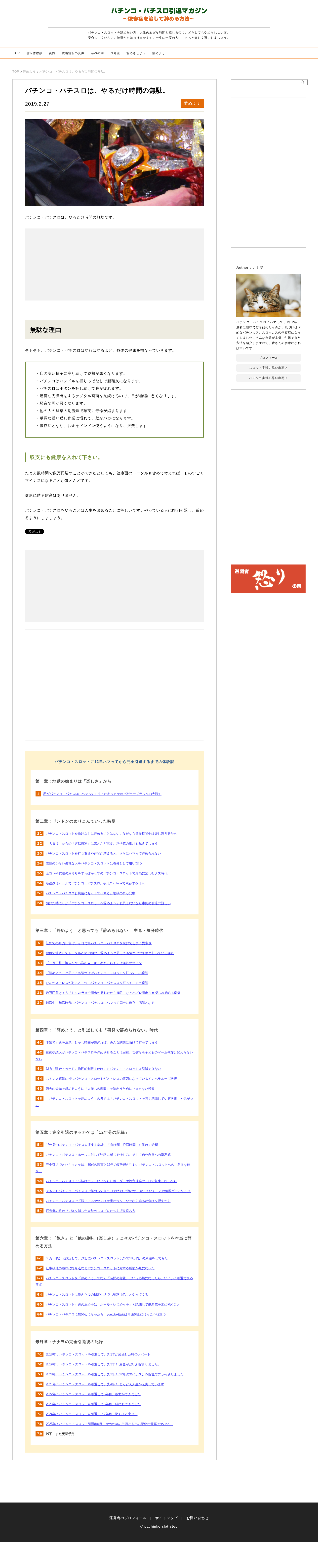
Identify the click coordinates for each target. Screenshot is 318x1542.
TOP (16, 53)
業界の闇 (97, 53)
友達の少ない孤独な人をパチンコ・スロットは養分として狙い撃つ (94, 863)
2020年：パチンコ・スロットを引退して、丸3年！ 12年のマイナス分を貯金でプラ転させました (115, 1374)
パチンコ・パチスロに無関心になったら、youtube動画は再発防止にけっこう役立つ (106, 1314)
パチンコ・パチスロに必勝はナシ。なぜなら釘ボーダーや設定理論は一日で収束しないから (111, 1181)
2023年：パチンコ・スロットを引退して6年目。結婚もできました (93, 1404)
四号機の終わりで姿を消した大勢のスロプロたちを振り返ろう (90, 1211)
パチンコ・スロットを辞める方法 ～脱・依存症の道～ (159, 15)
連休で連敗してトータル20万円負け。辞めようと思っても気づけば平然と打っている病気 (110, 953)
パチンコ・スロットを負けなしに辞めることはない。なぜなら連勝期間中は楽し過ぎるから (111, 833)
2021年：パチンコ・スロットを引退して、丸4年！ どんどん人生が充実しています (105, 1384)
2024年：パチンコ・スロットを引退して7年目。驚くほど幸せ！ (92, 1414)
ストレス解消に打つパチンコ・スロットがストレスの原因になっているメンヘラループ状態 (111, 1079)
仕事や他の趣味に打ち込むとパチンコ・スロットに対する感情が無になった (100, 1268)
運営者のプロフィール (128, 1518)
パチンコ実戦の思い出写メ (268, 378)
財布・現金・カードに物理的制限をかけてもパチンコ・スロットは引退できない (103, 1069)
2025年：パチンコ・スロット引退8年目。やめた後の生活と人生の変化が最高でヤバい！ (109, 1424)
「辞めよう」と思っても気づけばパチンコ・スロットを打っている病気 (97, 973)
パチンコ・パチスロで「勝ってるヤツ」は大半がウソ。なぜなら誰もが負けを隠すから (108, 1201)
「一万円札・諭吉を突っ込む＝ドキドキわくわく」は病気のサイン (94, 963)
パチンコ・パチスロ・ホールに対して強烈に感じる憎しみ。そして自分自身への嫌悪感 (108, 1155)
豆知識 (115, 53)
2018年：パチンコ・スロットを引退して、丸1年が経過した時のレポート (98, 1354)
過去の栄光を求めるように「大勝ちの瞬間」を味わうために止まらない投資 (100, 1089)
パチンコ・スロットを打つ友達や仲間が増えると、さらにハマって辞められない (103, 853)
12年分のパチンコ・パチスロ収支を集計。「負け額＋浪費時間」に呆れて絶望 (102, 1145)
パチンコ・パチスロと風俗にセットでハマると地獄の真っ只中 (90, 893)
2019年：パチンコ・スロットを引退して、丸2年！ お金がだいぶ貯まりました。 (103, 1364)
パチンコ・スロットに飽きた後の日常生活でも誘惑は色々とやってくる (97, 1294)
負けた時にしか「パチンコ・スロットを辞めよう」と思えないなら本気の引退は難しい (108, 903)
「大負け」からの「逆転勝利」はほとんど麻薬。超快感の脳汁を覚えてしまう (102, 843)
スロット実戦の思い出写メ (268, 368)
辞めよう (158, 53)
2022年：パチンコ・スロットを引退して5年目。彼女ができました (93, 1394)
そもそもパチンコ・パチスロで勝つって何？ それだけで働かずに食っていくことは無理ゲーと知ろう (118, 1191)
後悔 (52, 53)
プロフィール (268, 357)
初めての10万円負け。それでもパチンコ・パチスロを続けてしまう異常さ (99, 943)
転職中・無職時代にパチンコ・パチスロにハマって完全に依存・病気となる (100, 1003)
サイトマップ (166, 1518)
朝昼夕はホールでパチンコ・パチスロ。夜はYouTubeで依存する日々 (95, 883)
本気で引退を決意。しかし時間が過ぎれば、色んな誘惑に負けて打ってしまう (102, 1042)
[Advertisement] (70, 264)
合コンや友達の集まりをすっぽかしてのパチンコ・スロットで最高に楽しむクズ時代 (106, 873)
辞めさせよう (136, 53)
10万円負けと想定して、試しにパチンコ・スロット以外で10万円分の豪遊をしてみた (107, 1258)
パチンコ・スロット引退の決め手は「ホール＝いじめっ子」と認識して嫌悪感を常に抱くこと (113, 1304)
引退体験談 (34, 53)
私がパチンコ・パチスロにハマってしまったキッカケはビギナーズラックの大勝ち (102, 794)
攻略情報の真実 (73, 53)
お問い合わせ (197, 1518)
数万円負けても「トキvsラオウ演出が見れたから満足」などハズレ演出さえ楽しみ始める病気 (113, 993)
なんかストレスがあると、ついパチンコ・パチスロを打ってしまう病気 (97, 983)
